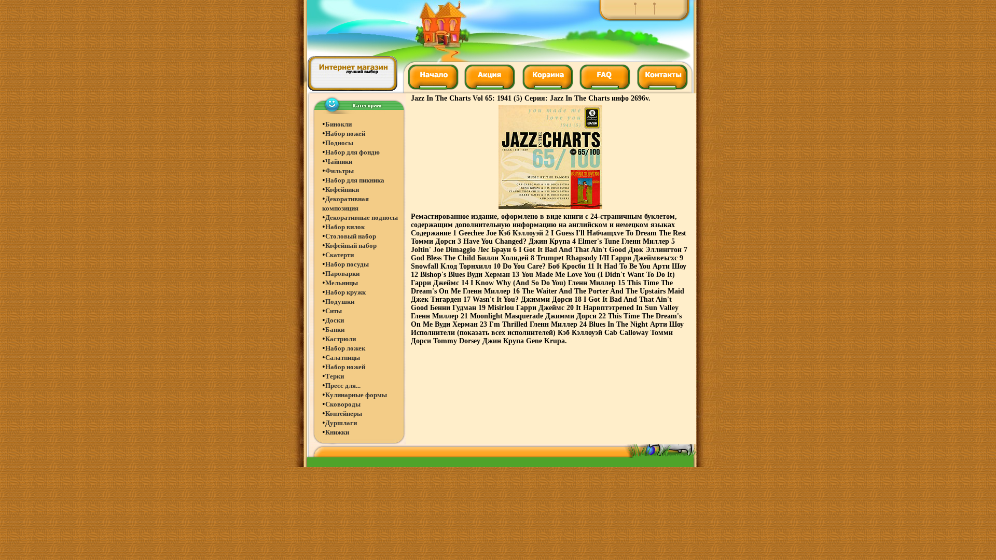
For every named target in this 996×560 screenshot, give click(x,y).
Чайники (338, 161)
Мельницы (341, 283)
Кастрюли (340, 339)
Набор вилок (345, 227)
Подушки (339, 301)
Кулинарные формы (356, 395)
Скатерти (339, 255)
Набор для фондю (352, 152)
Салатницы (342, 357)
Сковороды (343, 404)
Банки (334, 329)
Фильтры (339, 171)
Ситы (333, 311)
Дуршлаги (341, 423)
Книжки (337, 432)
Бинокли (338, 124)
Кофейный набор (351, 245)
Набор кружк (345, 292)
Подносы (339, 143)
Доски (334, 320)
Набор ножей (345, 133)
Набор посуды (347, 264)
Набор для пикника (354, 180)
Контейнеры (343, 413)
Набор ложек (345, 348)
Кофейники (342, 189)
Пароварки (342, 273)
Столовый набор (350, 236)
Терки (334, 376)
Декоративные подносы (361, 217)
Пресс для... (343, 385)
